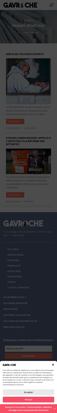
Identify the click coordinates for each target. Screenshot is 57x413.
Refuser (28, 399)
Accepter (28, 392)
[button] (53, 364)
